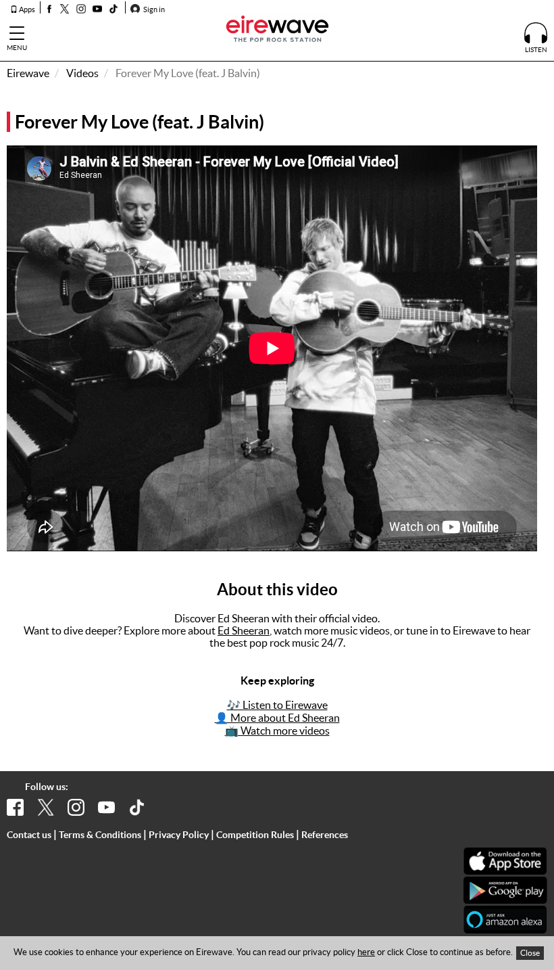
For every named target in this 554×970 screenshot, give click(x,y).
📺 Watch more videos (277, 730)
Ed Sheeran (244, 630)
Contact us (29, 834)
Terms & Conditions (100, 834)
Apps (26, 9)
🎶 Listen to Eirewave (277, 705)
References (324, 834)
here (366, 952)
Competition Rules (255, 834)
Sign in (153, 9)
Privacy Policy (179, 834)
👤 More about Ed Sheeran (277, 718)
